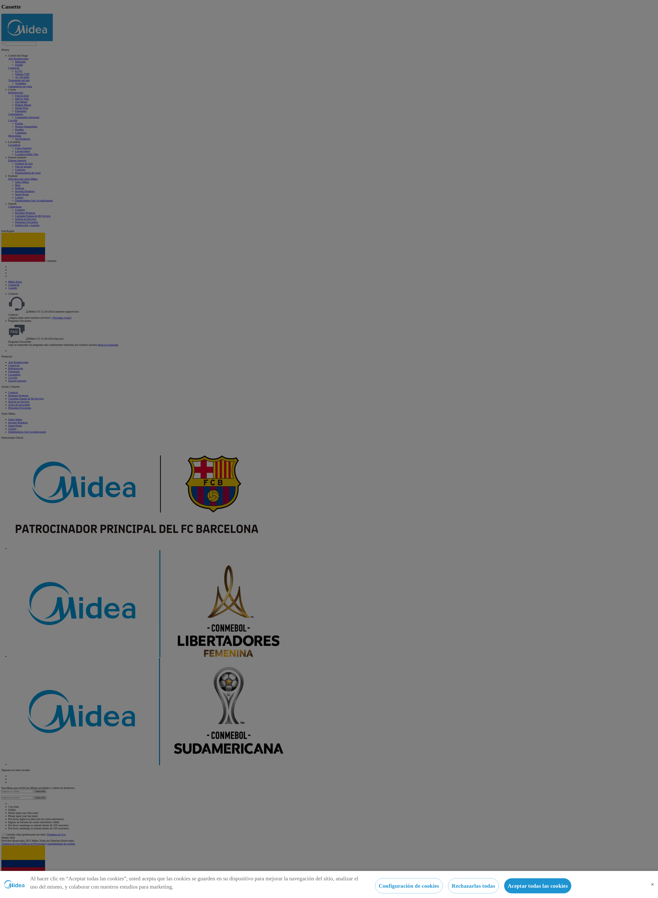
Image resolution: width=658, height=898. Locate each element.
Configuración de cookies (409, 886)
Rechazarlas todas (473, 886)
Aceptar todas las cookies (538, 886)
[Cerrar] (652, 884)
